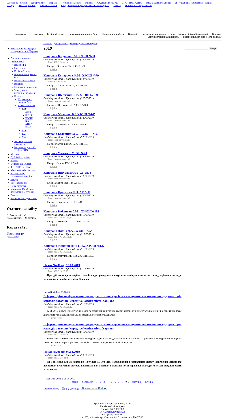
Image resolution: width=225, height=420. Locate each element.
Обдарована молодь (21, 163)
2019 (24, 108)
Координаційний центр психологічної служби (23, 190)
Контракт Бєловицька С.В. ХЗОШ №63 (71, 133)
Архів (28, 112)
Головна (47, 43)
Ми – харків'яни (19, 182)
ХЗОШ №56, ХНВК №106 (29, 122)
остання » (150, 382)
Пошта (14, 195)
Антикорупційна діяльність (163, 36)
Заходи (14, 179)
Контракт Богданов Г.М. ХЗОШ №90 (69, 56)
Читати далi (56, 318)
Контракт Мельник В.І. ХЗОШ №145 (69, 114)
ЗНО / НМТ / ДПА (20, 167)
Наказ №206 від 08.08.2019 (61, 351)
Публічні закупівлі (20, 157)
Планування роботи (113, 34)
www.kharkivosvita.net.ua (112, 412)
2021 (24, 133)
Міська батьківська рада (23, 170)
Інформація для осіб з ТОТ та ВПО (202, 36)
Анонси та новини (20, 58)
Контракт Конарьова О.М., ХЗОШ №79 (71, 75)
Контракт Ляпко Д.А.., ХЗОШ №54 (67, 230)
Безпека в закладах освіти (24, 198)
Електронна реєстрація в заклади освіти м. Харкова (24, 50)
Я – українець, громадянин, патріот (21, 175)
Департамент (17, 61)
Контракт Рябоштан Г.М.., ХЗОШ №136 (71, 211)
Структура (37, 34)
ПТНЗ (28, 115)
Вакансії (132, 34)
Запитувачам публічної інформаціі (189, 34)
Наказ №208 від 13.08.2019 (61, 265)
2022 (24, 137)
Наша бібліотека (19, 186)
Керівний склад (55, 34)
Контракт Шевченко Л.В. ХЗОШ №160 (70, 95)
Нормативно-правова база (83, 34)
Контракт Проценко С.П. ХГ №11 (66, 192)
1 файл (53, 69)
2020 (24, 130)
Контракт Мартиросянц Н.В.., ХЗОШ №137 (73, 245)
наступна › (137, 382)
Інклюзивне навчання (154, 34)
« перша (74, 382)
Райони (14, 160)
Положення (20, 34)
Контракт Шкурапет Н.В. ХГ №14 (67, 172)
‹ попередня (87, 382)
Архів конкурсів (26, 105)
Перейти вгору (51, 388)
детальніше (13, 236)
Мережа (15, 154)
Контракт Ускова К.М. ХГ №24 (65, 153)
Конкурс (216, 34)
